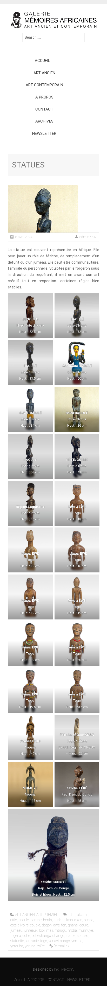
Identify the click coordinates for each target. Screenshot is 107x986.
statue (70, 935)
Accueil (19, 980)
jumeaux (31, 930)
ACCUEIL (42, 60)
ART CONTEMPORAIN (44, 85)
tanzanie (32, 941)
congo (88, 920)
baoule (23, 920)
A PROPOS (44, 97)
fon (63, 925)
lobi (42, 930)
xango (65, 941)
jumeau (16, 930)
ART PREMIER (47, 915)
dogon (47, 925)
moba (72, 930)
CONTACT (44, 109)
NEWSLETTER (44, 133)
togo (43, 941)
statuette (17, 941)
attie (13, 920)
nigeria (15, 935)
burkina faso (63, 920)
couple (35, 925)
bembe (36, 920)
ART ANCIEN (44, 73)
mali (49, 930)
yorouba (16, 946)
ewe (56, 925)
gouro (83, 925)
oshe (26, 935)
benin (47, 920)
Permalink (61, 946)
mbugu (60, 930)
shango (58, 935)
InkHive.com (63, 969)
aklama (83, 915)
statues (82, 935)
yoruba (30, 946)
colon (78, 920)
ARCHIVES (44, 121)
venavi (54, 941)
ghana (73, 925)
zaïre (41, 946)
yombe (76, 941)
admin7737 (88, 237)
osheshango (41, 935)
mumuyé (85, 930)
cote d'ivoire (19, 925)
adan (72, 915)
